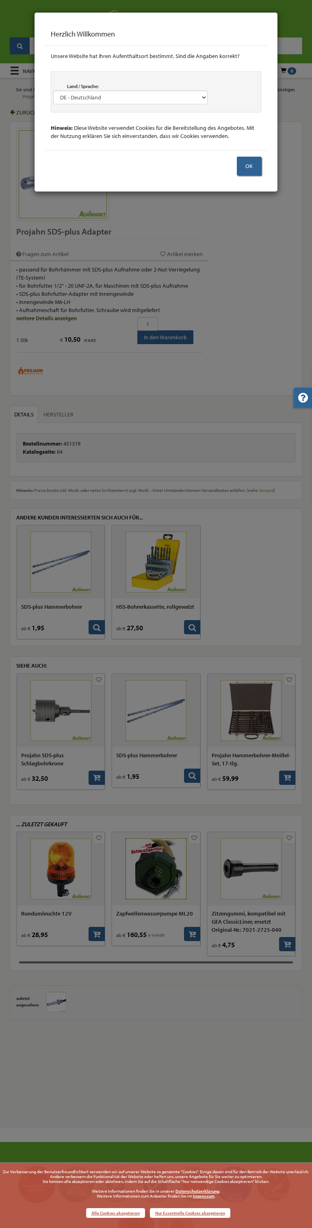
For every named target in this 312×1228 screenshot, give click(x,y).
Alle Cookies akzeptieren (115, 1213)
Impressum (203, 1196)
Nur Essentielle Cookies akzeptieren (190, 1213)
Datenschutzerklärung (197, 1191)
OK (249, 166)
